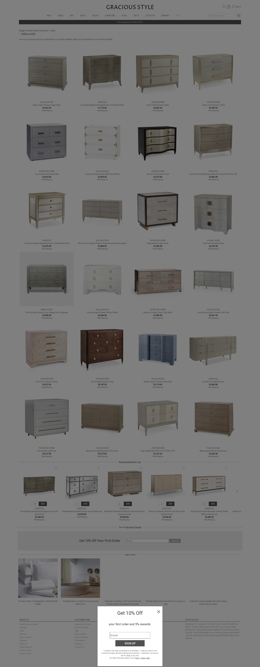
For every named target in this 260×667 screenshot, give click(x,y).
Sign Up (130, 643)
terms (137, 658)
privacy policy (145, 658)
